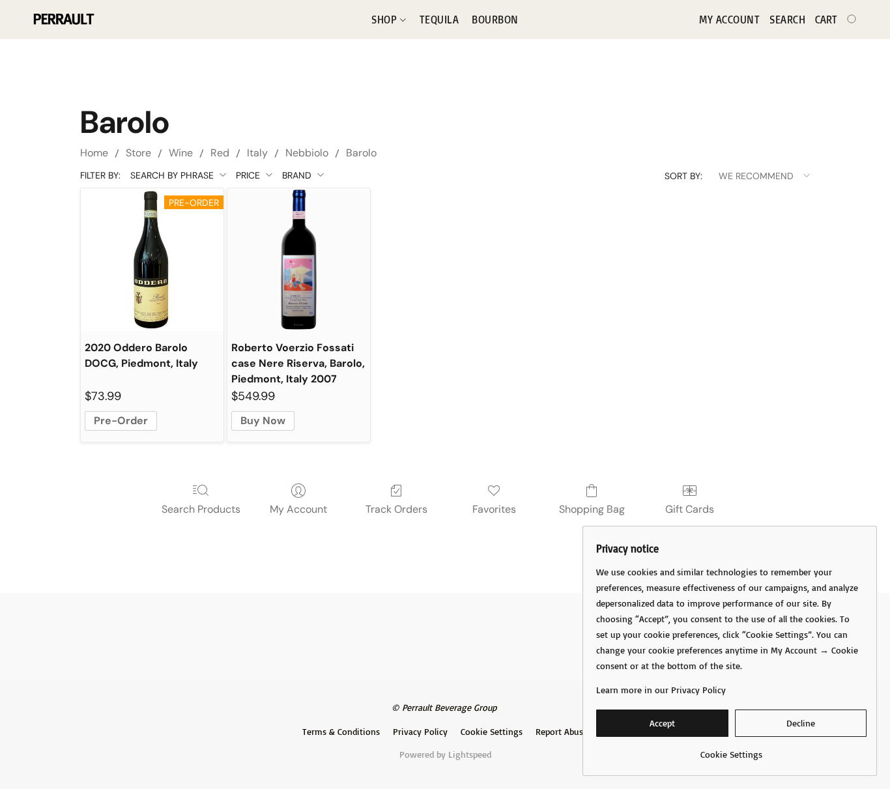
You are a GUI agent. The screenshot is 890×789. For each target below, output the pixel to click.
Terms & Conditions (341, 731)
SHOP (385, 19)
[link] (731, 749)
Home (94, 153)
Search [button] (787, 19)
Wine (181, 153)
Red (219, 153)
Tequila (439, 19)
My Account (298, 509)
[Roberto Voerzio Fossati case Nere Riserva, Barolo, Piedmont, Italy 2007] (298, 259)
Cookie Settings (492, 731)
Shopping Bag (592, 509)
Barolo (361, 153)
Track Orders (396, 509)
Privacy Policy (420, 731)
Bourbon (495, 19)
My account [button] (729, 19)
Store (138, 153)
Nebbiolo (306, 153)
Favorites (494, 509)
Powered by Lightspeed (445, 754)
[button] (62, 20)
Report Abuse (562, 731)
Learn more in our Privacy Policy (661, 689)
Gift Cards (689, 509)
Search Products (201, 509)
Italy (257, 153)
